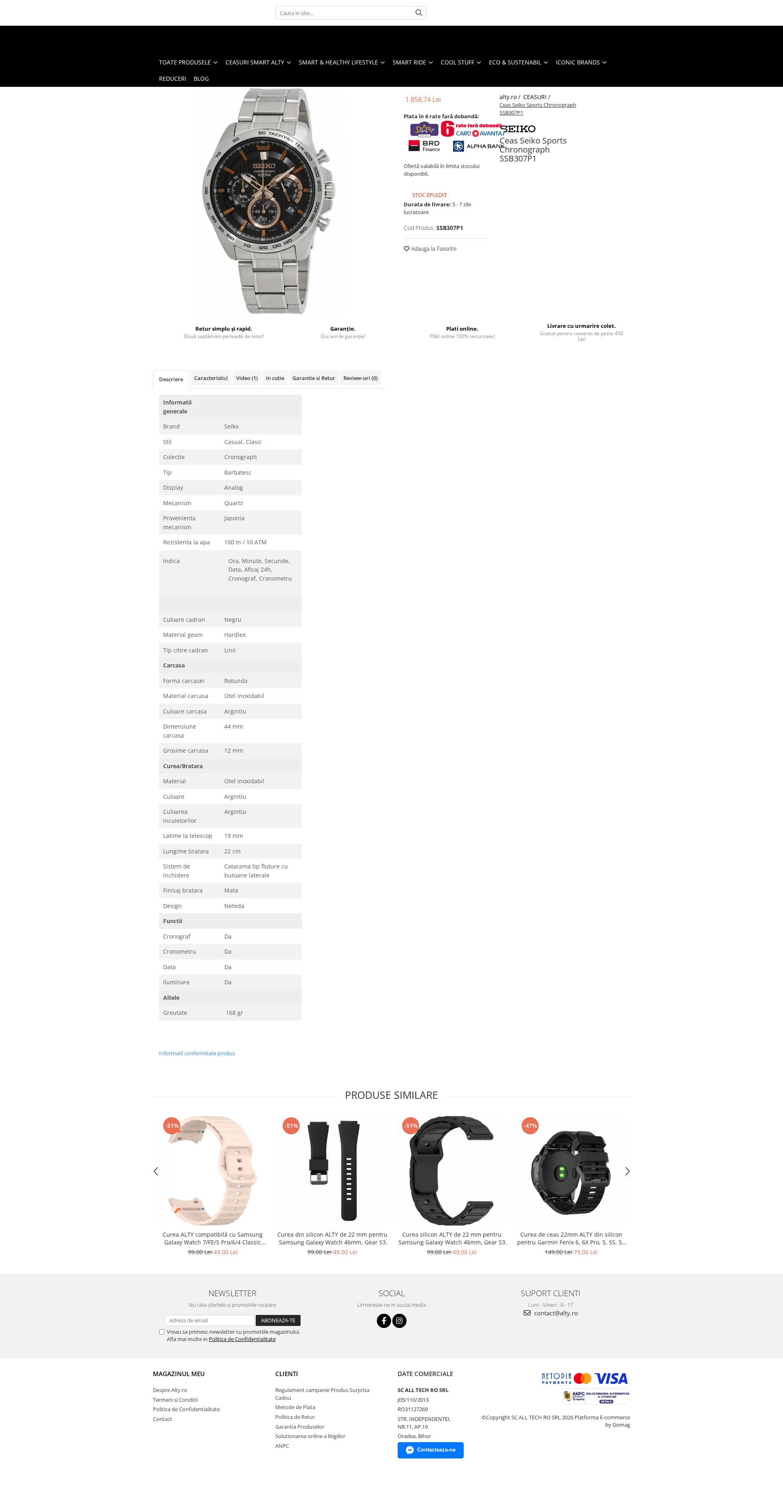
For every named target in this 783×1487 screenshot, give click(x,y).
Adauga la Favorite (433, 248)
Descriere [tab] (171, 379)
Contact (162, 1419)
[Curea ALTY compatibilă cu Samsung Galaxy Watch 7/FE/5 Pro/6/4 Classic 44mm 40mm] (212, 1170)
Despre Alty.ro (170, 1390)
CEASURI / (537, 97)
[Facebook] (384, 1321)
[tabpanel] (269, 201)
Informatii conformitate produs (197, 1053)
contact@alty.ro (555, 1313)
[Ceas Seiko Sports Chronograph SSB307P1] (269, 201)
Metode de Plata (295, 1407)
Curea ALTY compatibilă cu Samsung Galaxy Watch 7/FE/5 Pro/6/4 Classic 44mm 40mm (213, 1238)
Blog (201, 78)
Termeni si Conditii (175, 1399)
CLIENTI (286, 1374)
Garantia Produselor (299, 1426)
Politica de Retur (295, 1417)
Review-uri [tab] (360, 378)
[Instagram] (399, 1321)
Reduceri (172, 78)
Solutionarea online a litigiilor (310, 1436)
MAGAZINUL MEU (179, 1374)
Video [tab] (247, 378)
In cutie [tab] (275, 378)
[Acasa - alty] (47, 40)
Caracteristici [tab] (211, 378)
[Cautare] (418, 13)
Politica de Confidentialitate (242, 1339)
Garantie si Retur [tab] (313, 378)
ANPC (282, 1445)
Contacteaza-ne (436, 1450)
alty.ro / (511, 97)
